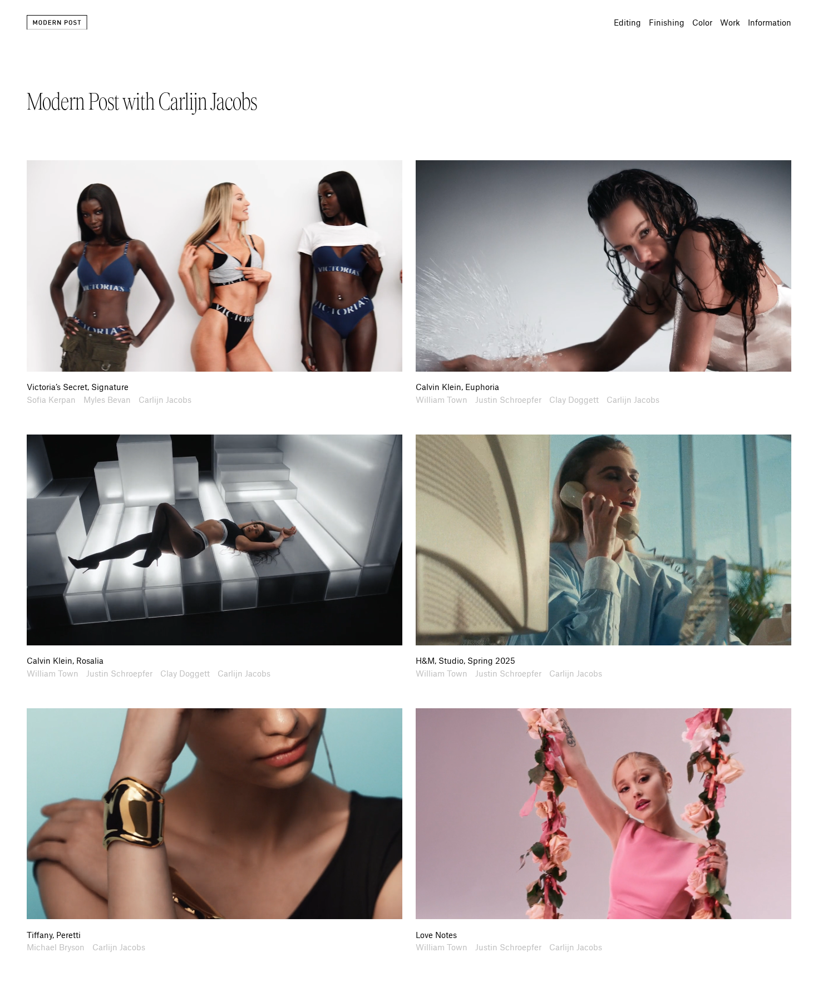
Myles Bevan (107, 399)
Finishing (666, 22)
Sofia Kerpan (51, 399)
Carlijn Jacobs (165, 399)
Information (769, 22)
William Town (441, 399)
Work (730, 22)
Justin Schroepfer (508, 399)
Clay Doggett (574, 399)
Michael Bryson (56, 947)
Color (702, 22)
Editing (627, 22)
